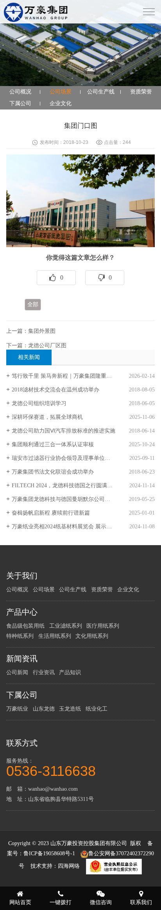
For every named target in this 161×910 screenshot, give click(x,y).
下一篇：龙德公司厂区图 (36, 345)
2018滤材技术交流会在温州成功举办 (55, 390)
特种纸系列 (20, 636)
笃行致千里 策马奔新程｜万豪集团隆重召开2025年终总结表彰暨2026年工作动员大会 (83, 376)
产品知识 (70, 672)
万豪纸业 (17, 709)
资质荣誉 (141, 92)
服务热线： (51, 767)
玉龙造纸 (70, 709)
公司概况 (20, 92)
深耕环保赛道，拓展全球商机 (47, 417)
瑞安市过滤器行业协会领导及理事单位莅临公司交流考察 (80, 458)
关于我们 (22, 575)
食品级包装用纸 (25, 626)
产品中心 (22, 612)
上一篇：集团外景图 (30, 331)
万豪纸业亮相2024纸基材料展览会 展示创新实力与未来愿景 (83, 526)
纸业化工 (96, 709)
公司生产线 (100, 92)
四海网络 (69, 866)
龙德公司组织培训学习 (39, 403)
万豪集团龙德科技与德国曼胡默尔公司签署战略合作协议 (80, 499)
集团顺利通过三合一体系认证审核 (53, 444)
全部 (32, 304)
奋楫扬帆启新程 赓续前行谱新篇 (51, 513)
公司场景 (61, 92)
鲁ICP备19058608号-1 (49, 853)
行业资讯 (44, 672)
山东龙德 (44, 709)
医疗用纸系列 (102, 626)
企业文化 (61, 103)
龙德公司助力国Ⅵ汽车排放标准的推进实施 (63, 431)
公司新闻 (17, 672)
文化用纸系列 (91, 636)
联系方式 (22, 743)
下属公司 (20, 103)
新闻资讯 (22, 658)
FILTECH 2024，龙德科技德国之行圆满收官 (65, 485)
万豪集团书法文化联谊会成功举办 (53, 472)
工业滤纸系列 (65, 626)
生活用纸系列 (54, 636)
